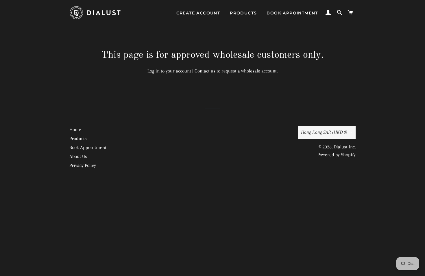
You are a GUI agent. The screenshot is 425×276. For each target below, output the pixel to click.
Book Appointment (292, 13)
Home (75, 129)
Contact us (205, 71)
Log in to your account (169, 71)
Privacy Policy (82, 165)
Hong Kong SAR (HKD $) (324, 132)
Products (243, 13)
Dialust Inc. (345, 147)
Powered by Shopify (336, 154)
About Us (78, 156)
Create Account (198, 13)
